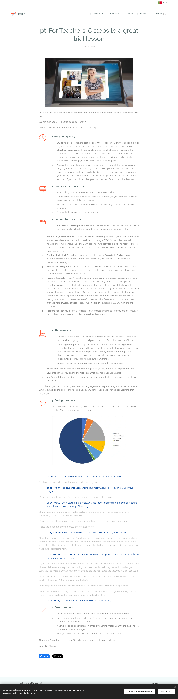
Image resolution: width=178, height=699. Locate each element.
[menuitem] (97, 13)
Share (45, 656)
